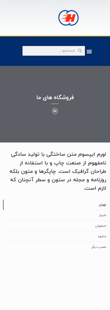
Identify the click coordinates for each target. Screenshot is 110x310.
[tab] (55, 205)
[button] (89, 51)
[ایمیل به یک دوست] (55, 111)
